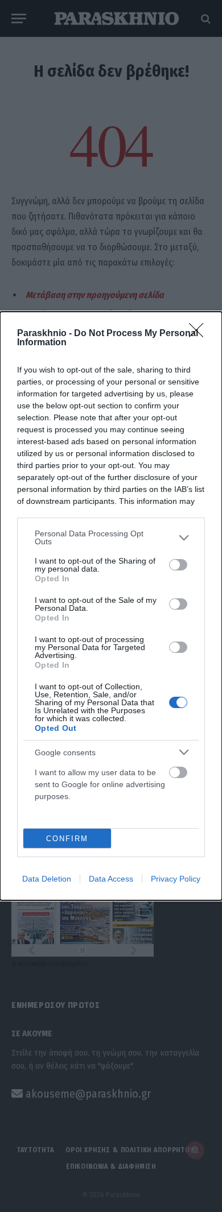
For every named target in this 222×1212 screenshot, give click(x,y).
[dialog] (111, 606)
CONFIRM (67, 838)
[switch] (178, 564)
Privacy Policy (175, 878)
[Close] (200, 334)
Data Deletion (46, 878)
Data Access (111, 878)
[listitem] (111, 537)
